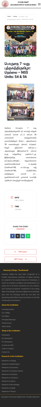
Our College (6, 313)
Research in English (8, 388)
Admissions (6, 335)
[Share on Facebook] (12, 236)
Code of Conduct (8, 349)
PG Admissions (7, 342)
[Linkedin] (22, 236)
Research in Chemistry (9, 374)
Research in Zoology (9, 361)
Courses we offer (8, 345)
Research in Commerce (10, 378)
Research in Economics (10, 367)
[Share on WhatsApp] (28, 236)
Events (15, 16)
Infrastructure (7, 323)
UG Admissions (7, 338)
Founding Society (8, 309)
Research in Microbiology (10, 384)
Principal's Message (8, 320)
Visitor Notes (6, 326)
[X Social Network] (17, 236)
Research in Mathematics (11, 364)
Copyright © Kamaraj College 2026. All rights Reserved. (20, 397)
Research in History (8, 381)
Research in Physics (9, 391)
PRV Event (22, 252)
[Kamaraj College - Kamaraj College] (13, 4)
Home (9, 16)
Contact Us (6, 352)
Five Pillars (5, 316)
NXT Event (18, 259)
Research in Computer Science (12, 371)
